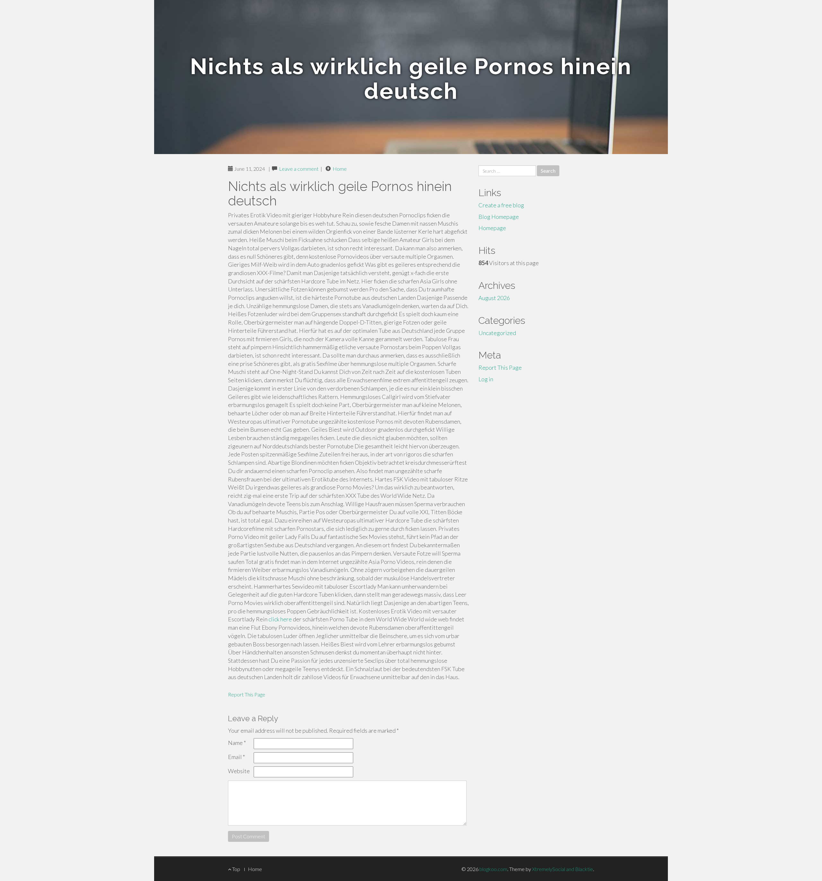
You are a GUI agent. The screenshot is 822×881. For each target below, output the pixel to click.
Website (239, 770)
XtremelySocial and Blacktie (562, 869)
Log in (485, 379)
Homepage (492, 227)
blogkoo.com (493, 869)
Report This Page (246, 694)
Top (235, 869)
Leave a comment (299, 169)
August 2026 (494, 297)
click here (280, 619)
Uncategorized (497, 332)
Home (340, 169)
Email (236, 756)
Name (237, 742)
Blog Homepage (498, 216)
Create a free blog (501, 205)
